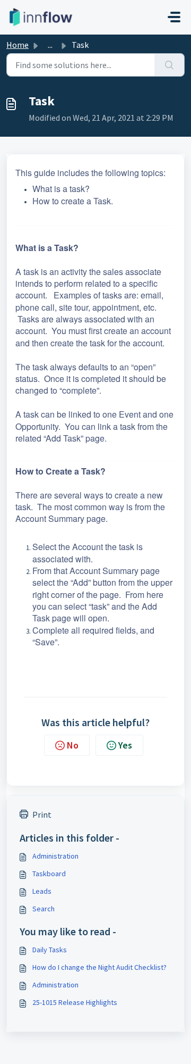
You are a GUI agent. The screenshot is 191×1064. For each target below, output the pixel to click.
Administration (55, 856)
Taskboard (49, 873)
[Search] (169, 65)
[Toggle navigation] (174, 17)
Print (41, 814)
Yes (125, 745)
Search (43, 908)
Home (17, 44)
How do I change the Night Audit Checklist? (99, 967)
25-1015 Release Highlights (74, 1002)
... (50, 44)
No (73, 745)
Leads (41, 891)
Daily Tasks (49, 949)
